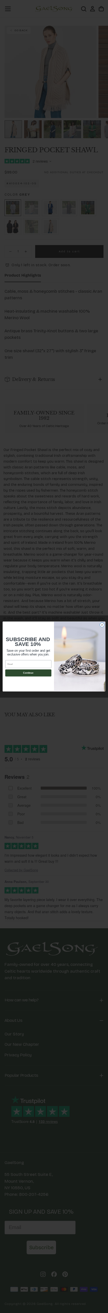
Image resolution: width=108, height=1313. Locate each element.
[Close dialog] (102, 624)
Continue (28, 673)
